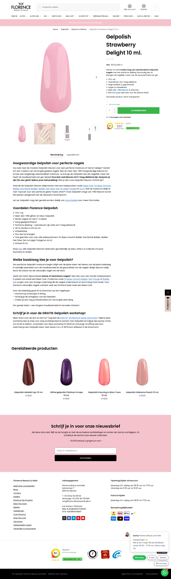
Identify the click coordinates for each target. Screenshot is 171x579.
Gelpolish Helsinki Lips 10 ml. (28, 392)
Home (55, 29)
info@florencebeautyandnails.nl (76, 501)
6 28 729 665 (83, 498)
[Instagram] (64, 518)
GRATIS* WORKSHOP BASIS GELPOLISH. (79, 317)
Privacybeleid (152, 574)
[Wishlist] (42, 358)
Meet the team (20, 503)
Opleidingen (18, 511)
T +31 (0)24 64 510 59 (71, 496)
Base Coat (88, 185)
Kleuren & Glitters (79, 29)
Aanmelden (85, 458)
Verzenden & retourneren (24, 528)
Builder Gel (44, 188)
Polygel (72, 188)
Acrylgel (64, 188)
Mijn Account (130, 9)
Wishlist (143, 9)
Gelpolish (65, 29)
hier (114, 92)
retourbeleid (71, 200)
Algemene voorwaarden (24, 486)
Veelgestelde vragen (22, 525)
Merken (16, 507)
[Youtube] (83, 518)
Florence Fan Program (23, 500)
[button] (155, 7)
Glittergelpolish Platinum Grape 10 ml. (66, 394)
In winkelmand (138, 110)
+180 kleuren (122, 90)
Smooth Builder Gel (82, 279)
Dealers (16, 496)
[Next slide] (96, 77)
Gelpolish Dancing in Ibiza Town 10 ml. (104, 394)
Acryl (82, 188)
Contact (17, 493)
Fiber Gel (54, 188)
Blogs (15, 489)
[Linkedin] (74, 518)
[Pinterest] (78, 518)
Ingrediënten (73, 154)
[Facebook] (69, 518)
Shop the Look (19, 518)
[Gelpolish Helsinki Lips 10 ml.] (29, 372)
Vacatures (18, 521)
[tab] (57, 155)
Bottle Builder (31, 188)
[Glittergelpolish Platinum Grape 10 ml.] (66, 372)
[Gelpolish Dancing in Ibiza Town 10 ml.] (104, 372)
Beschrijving (57, 154)
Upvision (64, 574)
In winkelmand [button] (28, 401)
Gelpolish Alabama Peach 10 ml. (142, 392)
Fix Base (98, 185)
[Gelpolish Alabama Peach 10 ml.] (142, 372)
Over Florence (19, 514)
